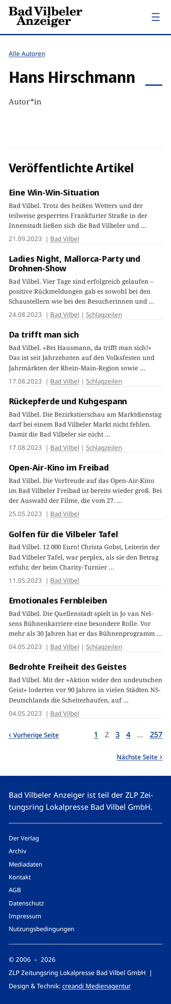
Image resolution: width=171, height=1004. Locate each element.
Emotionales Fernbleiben (58, 600)
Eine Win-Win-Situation (54, 192)
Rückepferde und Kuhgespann (68, 401)
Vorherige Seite (36, 735)
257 (156, 734)
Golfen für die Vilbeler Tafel (63, 534)
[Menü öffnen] (155, 17)
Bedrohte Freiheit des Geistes (68, 666)
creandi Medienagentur (96, 986)
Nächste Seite (137, 757)
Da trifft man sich (44, 334)
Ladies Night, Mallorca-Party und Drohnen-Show (74, 263)
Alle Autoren (27, 53)
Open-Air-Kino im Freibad (59, 467)
